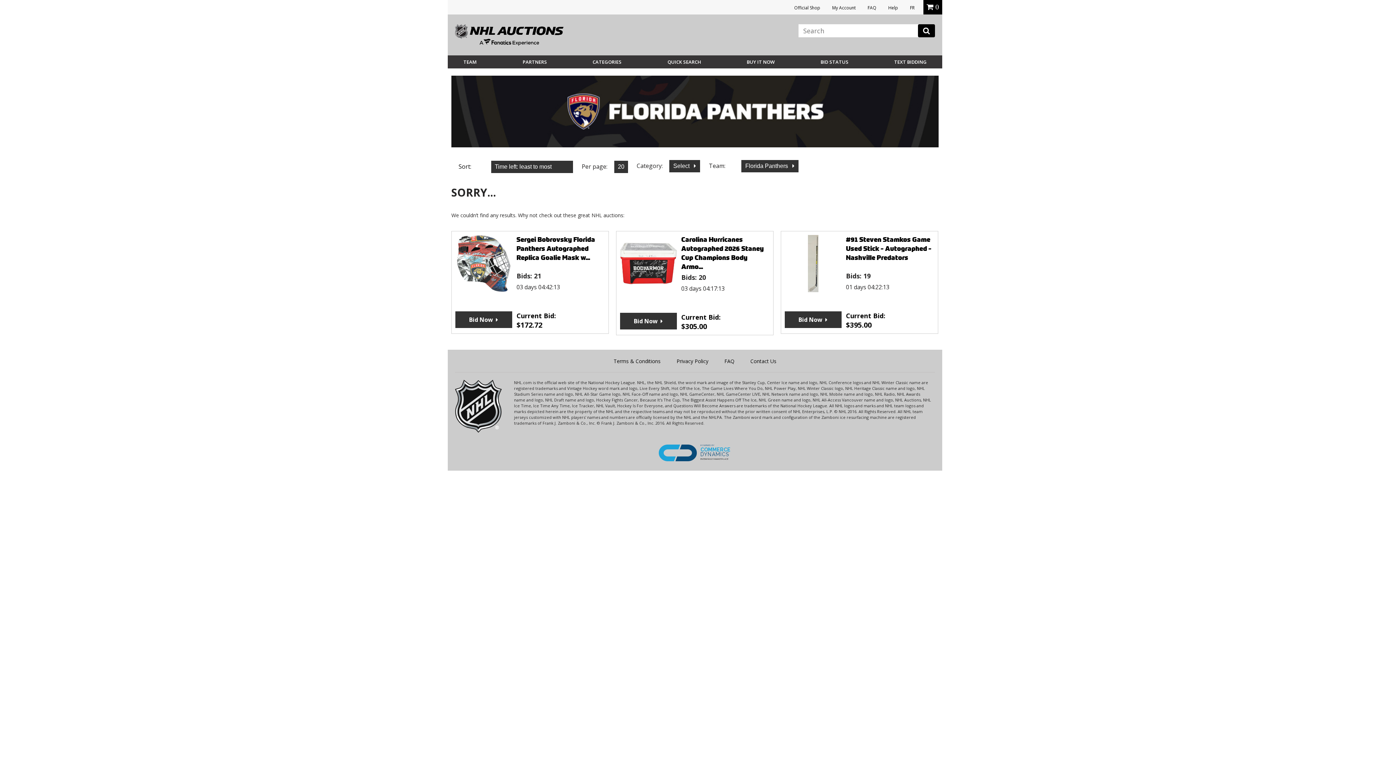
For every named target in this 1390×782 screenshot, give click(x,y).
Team (470, 62)
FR (912, 8)
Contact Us (763, 361)
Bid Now (481, 320)
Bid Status (834, 62)
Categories (607, 62)
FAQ (872, 8)
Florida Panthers (767, 166)
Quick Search (684, 62)
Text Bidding (910, 62)
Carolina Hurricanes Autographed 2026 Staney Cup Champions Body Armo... (722, 253)
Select (682, 166)
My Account (844, 8)
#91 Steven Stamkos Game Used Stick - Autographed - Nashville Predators (888, 248)
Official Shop (807, 8)
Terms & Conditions (637, 361)
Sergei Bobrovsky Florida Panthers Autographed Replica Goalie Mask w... (556, 248)
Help (893, 8)
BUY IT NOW (761, 62)
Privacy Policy (692, 361)
